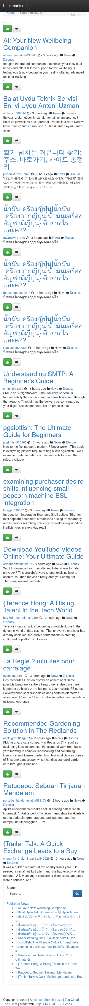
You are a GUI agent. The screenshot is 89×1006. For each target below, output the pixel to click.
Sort (74, 14)
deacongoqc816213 (16, 292)
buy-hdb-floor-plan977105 (21, 617)
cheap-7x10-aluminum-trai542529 (26, 858)
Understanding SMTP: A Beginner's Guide (38, 377)
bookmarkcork (15, 5)
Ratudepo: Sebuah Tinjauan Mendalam (44, 789)
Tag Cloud (72, 999)
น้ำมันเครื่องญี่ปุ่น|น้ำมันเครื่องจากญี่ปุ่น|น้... (46, 925)
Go (77, 893)
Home (10, 12)
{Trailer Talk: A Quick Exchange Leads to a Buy (40, 847)
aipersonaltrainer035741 (20, 55)
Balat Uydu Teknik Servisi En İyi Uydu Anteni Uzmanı (42, 102)
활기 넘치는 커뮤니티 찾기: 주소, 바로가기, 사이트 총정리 (43, 159)
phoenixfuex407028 (16, 174)
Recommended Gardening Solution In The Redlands (41, 726)
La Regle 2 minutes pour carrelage (39, 664)
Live (59, 999)
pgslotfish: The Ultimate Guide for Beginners (37, 431)
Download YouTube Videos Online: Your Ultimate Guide (43, 552)
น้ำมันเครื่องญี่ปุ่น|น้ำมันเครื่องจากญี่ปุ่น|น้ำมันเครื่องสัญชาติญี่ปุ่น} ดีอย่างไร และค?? (42, 219)
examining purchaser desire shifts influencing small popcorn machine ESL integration (43, 491)
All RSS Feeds (62, 1004)
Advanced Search (42, 999)
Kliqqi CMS (42, 1004)
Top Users (10, 1004)
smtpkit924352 (13, 388)
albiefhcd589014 (14, 113)
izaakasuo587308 (15, 347)
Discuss (8, 59)
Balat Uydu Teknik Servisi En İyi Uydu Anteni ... (50, 912)
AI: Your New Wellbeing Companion (37, 43)
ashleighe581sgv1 (15, 738)
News (68, 55)
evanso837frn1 (13, 675)
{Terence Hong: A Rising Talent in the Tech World (38, 606)
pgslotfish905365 (15, 442)
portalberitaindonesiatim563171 (24, 800)
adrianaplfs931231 (16, 564)
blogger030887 (13, 510)
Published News (18, 903)
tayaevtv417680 (14, 237)
